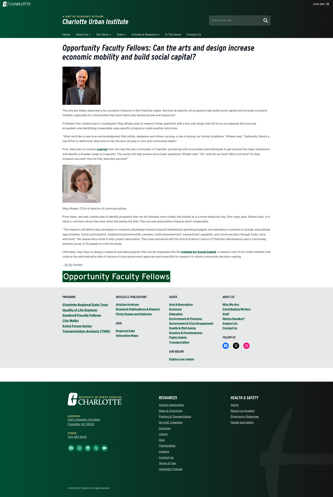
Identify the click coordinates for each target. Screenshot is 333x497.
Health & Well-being (182, 328)
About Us (82, 34)
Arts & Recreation (181, 304)
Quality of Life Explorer (79, 310)
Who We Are (231, 304)
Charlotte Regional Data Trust (85, 305)
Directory (165, 428)
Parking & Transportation (175, 416)
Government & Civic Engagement (191, 323)
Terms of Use (167, 463)
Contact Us (193, 34)
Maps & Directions (170, 411)
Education (176, 314)
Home (66, 34)
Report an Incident (242, 411)
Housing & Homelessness (185, 332)
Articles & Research (144, 34)
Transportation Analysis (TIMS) (86, 331)
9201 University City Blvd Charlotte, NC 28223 (84, 422)
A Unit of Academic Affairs (83, 16)
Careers (164, 451)
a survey (102, 149)
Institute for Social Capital (198, 252)
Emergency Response (245, 416)
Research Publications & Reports (138, 309)
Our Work (102, 34)
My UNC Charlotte (170, 422)
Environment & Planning (185, 318)
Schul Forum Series (77, 326)
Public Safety (178, 337)
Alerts (234, 405)
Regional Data (125, 331)
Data (120, 34)
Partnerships (167, 445)
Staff (226, 314)
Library (163, 434)
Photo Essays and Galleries (134, 314)
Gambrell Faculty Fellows (81, 315)
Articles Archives (127, 304)
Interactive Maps (127, 335)
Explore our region (181, 359)
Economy (175, 309)
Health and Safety (242, 422)
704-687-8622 (77, 437)
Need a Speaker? (234, 318)
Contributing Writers (236, 309)
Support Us (230, 323)
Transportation (179, 342)
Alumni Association (171, 405)
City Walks (70, 321)
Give (162, 440)
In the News (173, 34)
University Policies (170, 469)
